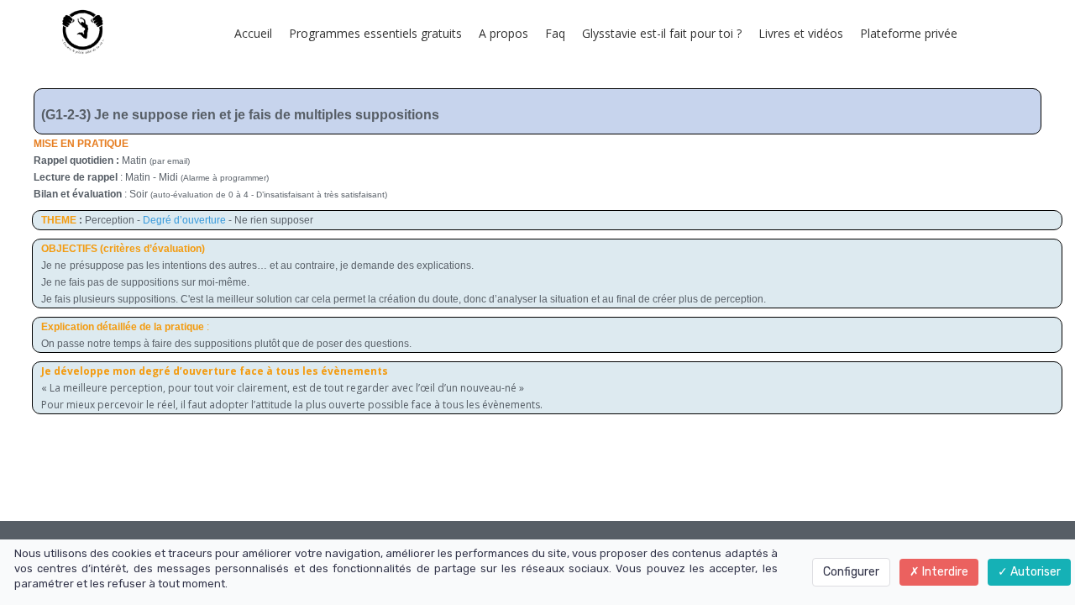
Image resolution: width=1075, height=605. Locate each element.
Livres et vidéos (800, 33)
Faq (555, 33)
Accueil (253, 33)
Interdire (944, 572)
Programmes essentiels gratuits (375, 33)
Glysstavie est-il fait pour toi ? (662, 33)
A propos (503, 33)
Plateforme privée (908, 33)
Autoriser (1034, 572)
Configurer (851, 572)
